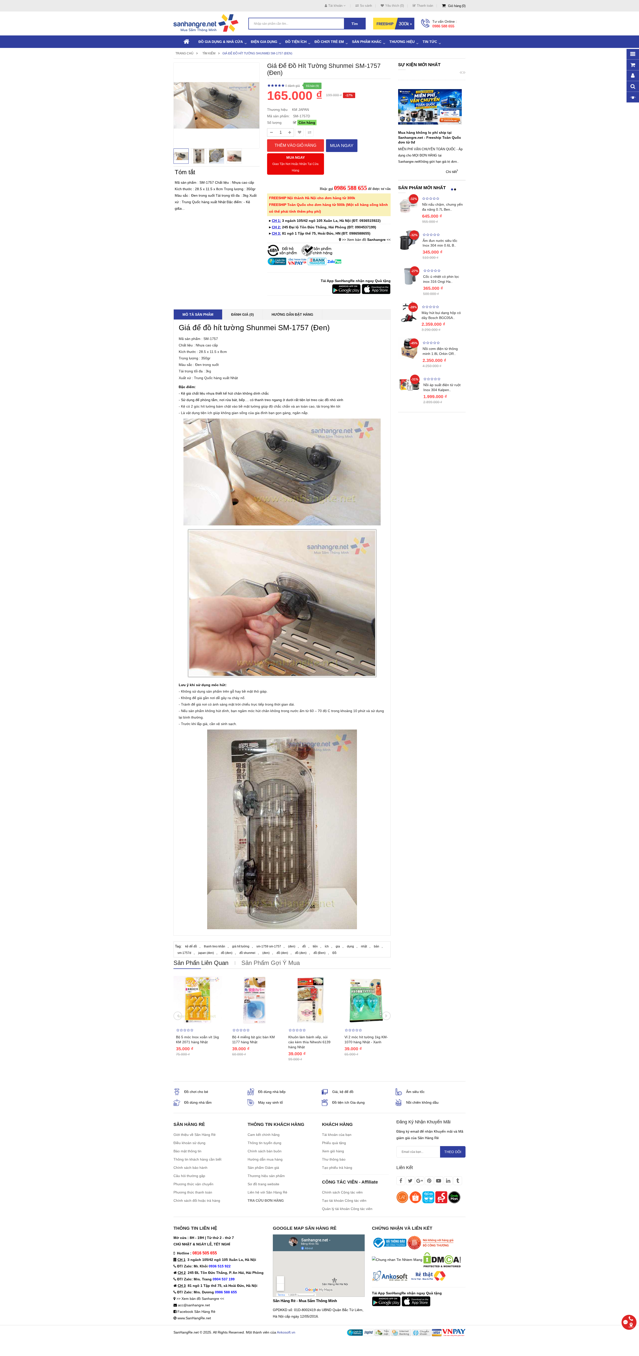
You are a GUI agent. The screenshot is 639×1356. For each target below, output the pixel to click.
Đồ (334, 953)
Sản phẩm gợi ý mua (270, 962)
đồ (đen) (226, 953)
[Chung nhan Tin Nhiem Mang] (397, 1259)
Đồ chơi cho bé (196, 1092)
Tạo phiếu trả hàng (337, 1168)
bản (376, 946)
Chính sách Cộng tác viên (342, 1192)
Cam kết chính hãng (264, 1135)
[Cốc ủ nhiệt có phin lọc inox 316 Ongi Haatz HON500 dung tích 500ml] (409, 276)
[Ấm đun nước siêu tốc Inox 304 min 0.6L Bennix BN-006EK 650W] (409, 240)
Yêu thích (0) (394, 5)
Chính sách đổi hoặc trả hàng (196, 1201)
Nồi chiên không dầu (422, 1102)
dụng (350, 946)
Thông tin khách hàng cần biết (197, 1159)
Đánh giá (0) (242, 314)
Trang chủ (184, 53)
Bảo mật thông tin (187, 1151)
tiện (315, 946)
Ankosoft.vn (286, 1332)
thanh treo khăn (214, 946)
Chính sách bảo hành (190, 1168)
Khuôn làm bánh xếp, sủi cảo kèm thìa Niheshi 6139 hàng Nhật (309, 1042)
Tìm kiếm (208, 53)
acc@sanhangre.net (194, 1305)
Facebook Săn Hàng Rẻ (196, 1312)
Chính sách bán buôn (265, 1151)
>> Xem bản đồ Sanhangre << (200, 1299)
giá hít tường (240, 946)
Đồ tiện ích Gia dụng (348, 1102)
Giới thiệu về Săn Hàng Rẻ (194, 1135)
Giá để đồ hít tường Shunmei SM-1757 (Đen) (257, 53)
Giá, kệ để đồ (342, 1092)
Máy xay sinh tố (270, 1102)
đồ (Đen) (319, 953)
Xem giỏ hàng (333, 1151)
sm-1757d (184, 953)
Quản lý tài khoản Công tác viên (347, 1209)
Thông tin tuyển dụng (264, 1143)
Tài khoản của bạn (336, 1135)
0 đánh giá (292, 86)
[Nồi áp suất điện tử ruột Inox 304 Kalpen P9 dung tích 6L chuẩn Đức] (409, 384)
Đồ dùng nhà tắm (198, 1102)
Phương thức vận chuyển (193, 1184)
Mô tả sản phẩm (197, 314)
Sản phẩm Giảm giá (263, 1168)
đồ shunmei (247, 953)
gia (338, 946)
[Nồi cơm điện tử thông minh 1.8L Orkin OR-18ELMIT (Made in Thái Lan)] (409, 348)
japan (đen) (206, 953)
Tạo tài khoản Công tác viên (344, 1201)
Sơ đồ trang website (263, 1184)
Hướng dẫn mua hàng (265, 1159)
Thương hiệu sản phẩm (266, 1176)
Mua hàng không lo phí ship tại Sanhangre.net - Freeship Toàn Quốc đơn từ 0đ (429, 138)
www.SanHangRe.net (194, 1318)
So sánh (366, 5)
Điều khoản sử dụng (189, 1143)
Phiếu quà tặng (334, 1143)
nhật (364, 946)
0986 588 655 (443, 26)
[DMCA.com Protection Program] (442, 1259)
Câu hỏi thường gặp (189, 1176)
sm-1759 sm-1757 (268, 946)
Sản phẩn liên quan (200, 962)
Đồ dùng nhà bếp (272, 1092)
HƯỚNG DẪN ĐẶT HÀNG (292, 314)
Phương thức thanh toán (192, 1192)
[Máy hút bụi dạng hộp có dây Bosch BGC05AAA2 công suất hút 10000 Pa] (408, 311)
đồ (304, 946)
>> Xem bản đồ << (366, 240)
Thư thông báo (333, 1159)
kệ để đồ (191, 946)
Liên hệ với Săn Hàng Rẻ (267, 1192)
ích (327, 946)
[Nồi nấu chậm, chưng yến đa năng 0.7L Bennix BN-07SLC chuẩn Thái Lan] (409, 203)
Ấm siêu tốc (415, 1092)
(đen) (291, 946)
